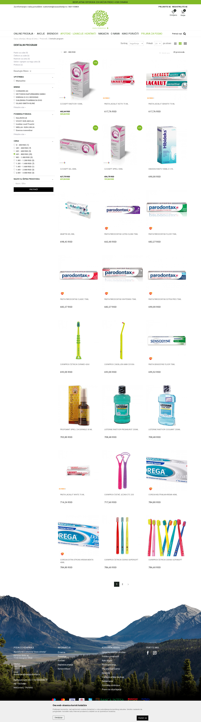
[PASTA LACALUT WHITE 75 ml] (78, 470)
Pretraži (33, 189)
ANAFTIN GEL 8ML (67, 234)
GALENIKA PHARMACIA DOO (29, 100)
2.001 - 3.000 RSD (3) (25, 173)
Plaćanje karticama (111, 669)
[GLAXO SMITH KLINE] (106, 228)
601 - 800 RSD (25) (24, 154)
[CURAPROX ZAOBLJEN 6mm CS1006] (122, 340)
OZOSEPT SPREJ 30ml (113, 169)
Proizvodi (43, 39)
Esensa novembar (24, 130)
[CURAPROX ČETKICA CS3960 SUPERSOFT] (122, 535)
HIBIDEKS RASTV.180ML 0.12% (160, 169)
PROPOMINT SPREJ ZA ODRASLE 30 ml (76, 429)
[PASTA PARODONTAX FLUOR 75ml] (166, 210)
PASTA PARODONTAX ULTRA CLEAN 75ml (121, 234)
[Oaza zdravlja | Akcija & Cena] (100, 19)
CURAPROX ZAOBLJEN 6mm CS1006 (119, 364)
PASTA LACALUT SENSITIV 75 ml (161, 104)
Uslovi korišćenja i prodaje (114, 652)
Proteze (18, 65)
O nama (61, 652)
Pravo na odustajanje (112, 689)
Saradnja (62, 656)
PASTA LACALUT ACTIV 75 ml (116, 104)
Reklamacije (107, 681)
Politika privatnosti (110, 656)
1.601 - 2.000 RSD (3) (25, 170)
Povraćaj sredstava (111, 685)
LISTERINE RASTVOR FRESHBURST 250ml (121, 429)
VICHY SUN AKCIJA (25, 121)
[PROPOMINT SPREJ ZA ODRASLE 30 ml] (78, 405)
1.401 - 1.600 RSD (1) (25, 166)
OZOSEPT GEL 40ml (68, 169)
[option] (100, 2)
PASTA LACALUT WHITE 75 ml (72, 495)
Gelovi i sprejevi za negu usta (27, 62)
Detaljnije (58, 718)
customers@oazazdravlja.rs (27, 674)
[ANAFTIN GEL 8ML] (78, 210)
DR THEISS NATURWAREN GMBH (30, 94)
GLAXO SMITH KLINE (25, 103)
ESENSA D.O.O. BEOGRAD (27, 97)
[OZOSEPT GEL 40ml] (78, 145)
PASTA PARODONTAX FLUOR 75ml (162, 234)
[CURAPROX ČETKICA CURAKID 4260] (78, 340)
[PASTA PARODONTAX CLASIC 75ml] (78, 275)
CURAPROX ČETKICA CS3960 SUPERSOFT (121, 560)
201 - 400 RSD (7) (23, 148)
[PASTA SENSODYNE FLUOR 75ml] (166, 340)
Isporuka (106, 673)
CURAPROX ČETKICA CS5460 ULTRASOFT (165, 560)
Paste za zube (21, 53)
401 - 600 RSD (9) (23, 151)
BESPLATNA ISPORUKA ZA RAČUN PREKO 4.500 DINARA (100, 2)
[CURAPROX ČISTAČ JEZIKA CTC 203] (122, 470)
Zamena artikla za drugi (113, 677)
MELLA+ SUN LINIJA (25, 127)
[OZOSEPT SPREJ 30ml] (122, 145)
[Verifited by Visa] (146, 700)
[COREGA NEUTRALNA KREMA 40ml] (166, 470)
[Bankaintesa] (110, 700)
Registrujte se (179, 7)
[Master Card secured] (133, 700)
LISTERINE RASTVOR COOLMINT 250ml (164, 429)
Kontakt (61, 660)
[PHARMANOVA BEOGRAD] (62, 98)
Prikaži (150, 43)
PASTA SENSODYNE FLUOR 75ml (161, 364)
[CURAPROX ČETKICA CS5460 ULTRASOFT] (166, 535)
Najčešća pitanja (65, 665)
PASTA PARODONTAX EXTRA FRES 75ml (164, 299)
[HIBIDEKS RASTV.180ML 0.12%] (166, 145)
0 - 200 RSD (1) (22, 145)
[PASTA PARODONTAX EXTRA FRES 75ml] (166, 275)
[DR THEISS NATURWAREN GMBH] (106, 98)
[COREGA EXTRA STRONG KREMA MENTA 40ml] (78, 535)
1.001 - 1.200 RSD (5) (25, 160)
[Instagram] (155, 653)
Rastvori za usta (22, 59)
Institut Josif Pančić (25, 124)
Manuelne (20, 81)
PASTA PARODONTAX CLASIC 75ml (74, 299)
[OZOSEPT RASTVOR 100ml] (78, 79)
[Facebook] (148, 653)
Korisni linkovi (64, 669)
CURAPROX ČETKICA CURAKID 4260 (74, 364)
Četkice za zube (21, 56)
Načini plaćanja (109, 665)
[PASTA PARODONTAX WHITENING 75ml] (122, 275)
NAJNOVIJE (21, 118)
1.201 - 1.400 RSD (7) (25, 163)
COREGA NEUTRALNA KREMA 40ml (162, 495)
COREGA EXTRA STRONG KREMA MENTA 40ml (76, 561)
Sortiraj (124, 43)
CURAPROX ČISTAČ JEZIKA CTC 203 (119, 495)
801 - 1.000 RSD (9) (24, 157)
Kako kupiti (107, 660)
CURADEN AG (22, 91)
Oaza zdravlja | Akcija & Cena (26, 39)
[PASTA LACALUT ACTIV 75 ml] (122, 79)
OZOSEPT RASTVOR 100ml (71, 104)
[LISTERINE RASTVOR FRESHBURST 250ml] (122, 405)
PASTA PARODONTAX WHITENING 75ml (120, 299)
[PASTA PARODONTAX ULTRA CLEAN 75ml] (122, 210)
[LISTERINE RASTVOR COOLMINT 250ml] (166, 405)
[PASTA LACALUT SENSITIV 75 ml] (166, 79)
